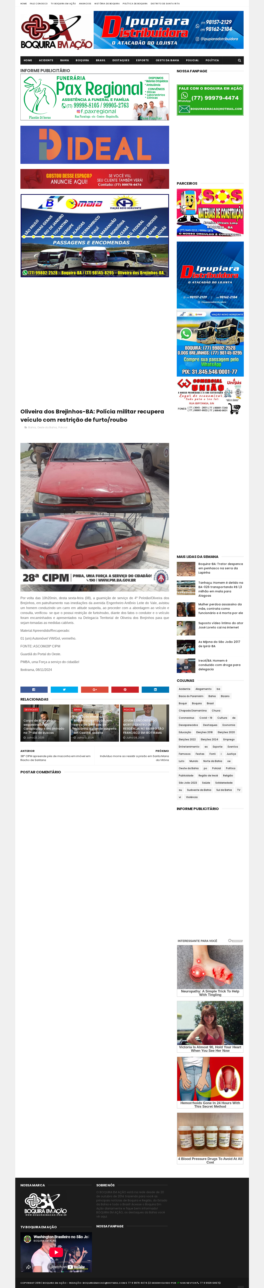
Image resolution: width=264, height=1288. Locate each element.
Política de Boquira (135, 3)
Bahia (64, 60)
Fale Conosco (39, 3)
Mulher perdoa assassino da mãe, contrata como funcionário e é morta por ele (220, 608)
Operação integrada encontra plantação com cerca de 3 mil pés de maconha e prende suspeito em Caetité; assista (95, 725)
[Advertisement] (94, 311)
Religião (228, 775)
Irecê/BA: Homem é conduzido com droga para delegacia (219, 665)
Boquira (82, 60)
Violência (192, 797)
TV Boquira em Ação (63, 3)
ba (218, 689)
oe (229, 761)
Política (212, 60)
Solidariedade (224, 782)
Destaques (121, 60)
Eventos (233, 746)
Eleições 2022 (187, 739)
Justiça (231, 754)
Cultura (222, 718)
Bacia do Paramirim (191, 696)
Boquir (183, 703)
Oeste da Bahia (167, 60)
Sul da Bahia (224, 790)
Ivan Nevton (188, 1282)
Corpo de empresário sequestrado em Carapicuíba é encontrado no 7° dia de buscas (44, 727)
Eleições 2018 (204, 732)
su (180, 790)
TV (238, 790)
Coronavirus (186, 718)
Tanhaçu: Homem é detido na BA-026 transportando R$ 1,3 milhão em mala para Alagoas (220, 589)
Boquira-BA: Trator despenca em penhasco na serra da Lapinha (220, 568)
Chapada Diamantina (193, 710)
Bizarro (225, 696)
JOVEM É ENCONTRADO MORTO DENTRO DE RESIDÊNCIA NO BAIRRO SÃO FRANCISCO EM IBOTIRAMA (143, 727)
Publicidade (186, 775)
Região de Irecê (208, 775)
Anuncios (85, 3)
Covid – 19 (205, 718)
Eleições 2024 (209, 739)
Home (23, 3)
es (206, 746)
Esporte (142, 60)
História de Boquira (107, 3)
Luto (181, 761)
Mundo (194, 761)
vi (180, 797)
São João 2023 (188, 782)
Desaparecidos (188, 725)
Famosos (185, 754)
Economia (229, 725)
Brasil (101, 60)
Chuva (216, 710)
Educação (185, 732)
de (234, 718)
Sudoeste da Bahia (199, 790)
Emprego (229, 739)
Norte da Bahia (212, 761)
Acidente (46, 60)
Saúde (206, 782)
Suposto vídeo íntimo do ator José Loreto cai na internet (220, 625)
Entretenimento (189, 746)
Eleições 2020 (226, 732)
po (205, 768)
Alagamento (204, 689)
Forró (213, 754)
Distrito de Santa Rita (165, 3)
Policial (192, 60)
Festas (200, 754)
